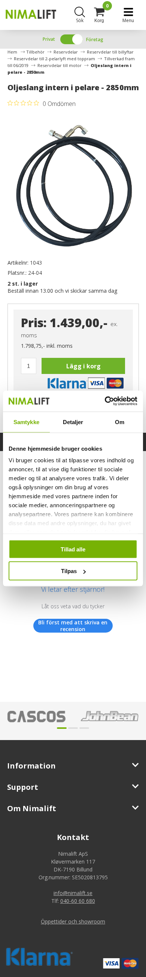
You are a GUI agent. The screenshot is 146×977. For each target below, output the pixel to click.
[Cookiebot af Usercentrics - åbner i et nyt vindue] (105, 401)
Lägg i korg (83, 366)
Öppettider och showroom (73, 921)
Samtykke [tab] (26, 422)
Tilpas (69, 571)
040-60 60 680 (77, 900)
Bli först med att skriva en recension (72, 626)
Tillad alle (73, 549)
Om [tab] (119, 422)
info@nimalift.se (73, 893)
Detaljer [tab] (73, 422)
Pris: (34, 322)
